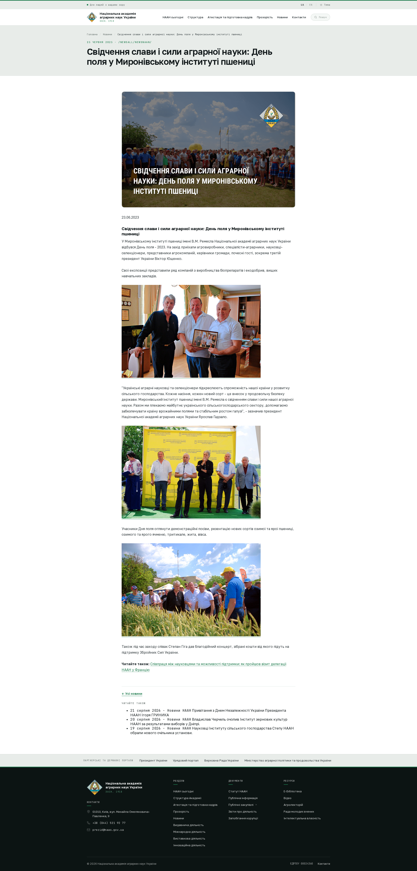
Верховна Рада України (221, 760)
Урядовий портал (186, 760)
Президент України (153, 760)
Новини (107, 34)
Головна (92, 34)
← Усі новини (132, 693)
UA (302, 4)
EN (311, 4)
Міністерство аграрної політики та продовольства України (287, 760)
